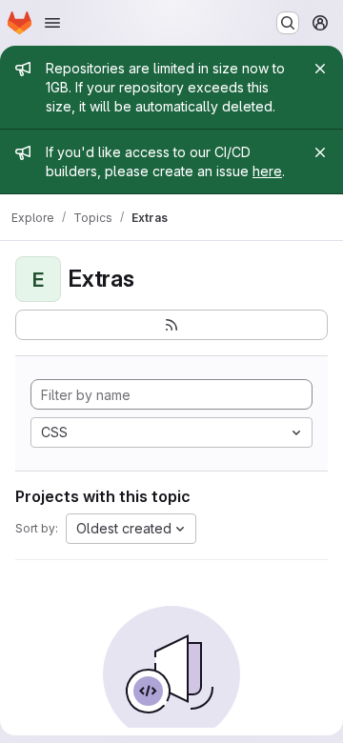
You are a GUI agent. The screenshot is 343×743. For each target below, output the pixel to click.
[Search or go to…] (287, 22)
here (267, 171)
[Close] (320, 68)
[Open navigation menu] (52, 23)
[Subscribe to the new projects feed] (171, 325)
